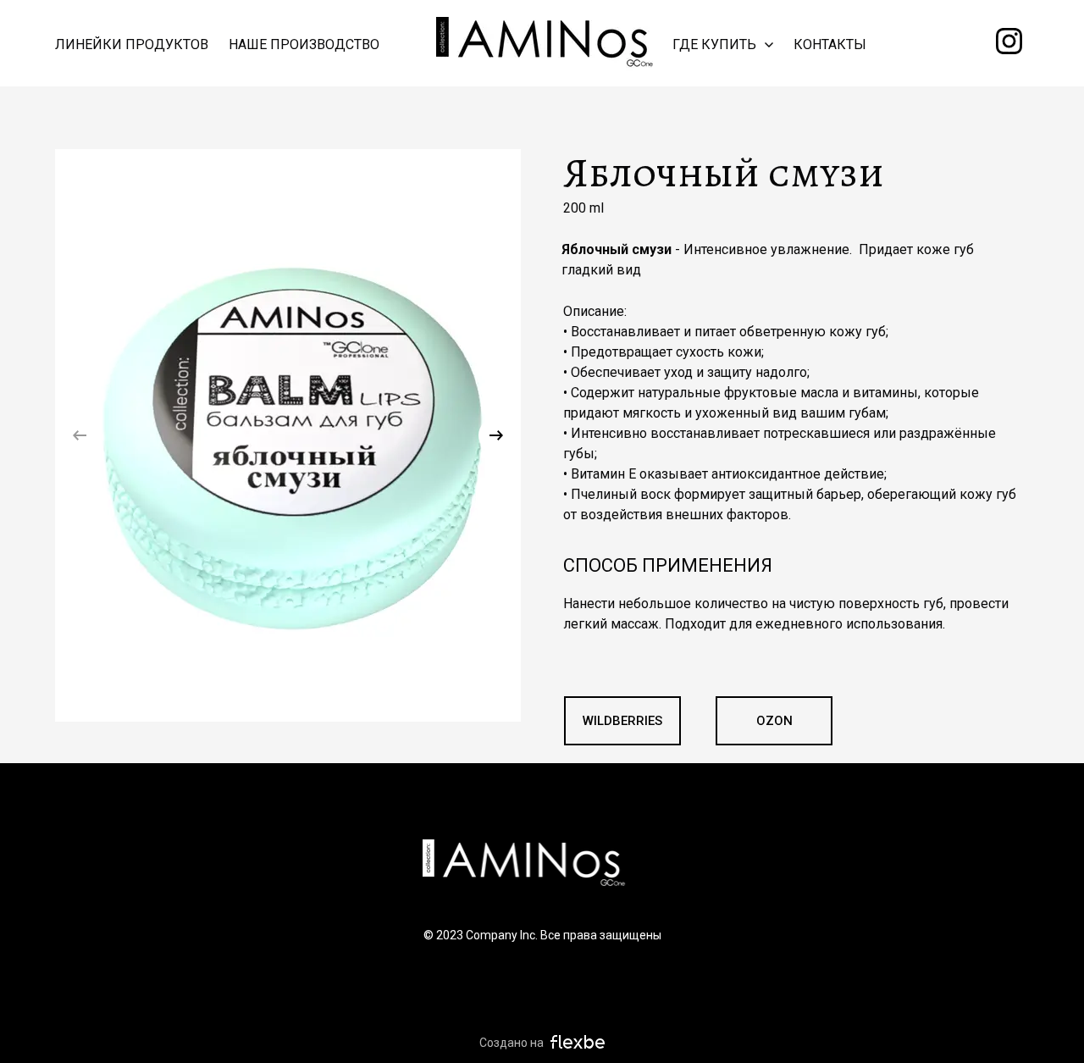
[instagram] (1009, 41)
